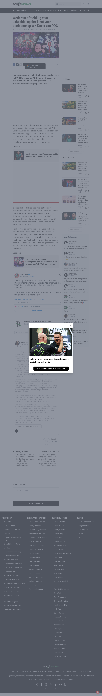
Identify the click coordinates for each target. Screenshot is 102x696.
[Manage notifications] (97, 692)
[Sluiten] (71, 325)
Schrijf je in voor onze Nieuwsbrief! (51, 369)
